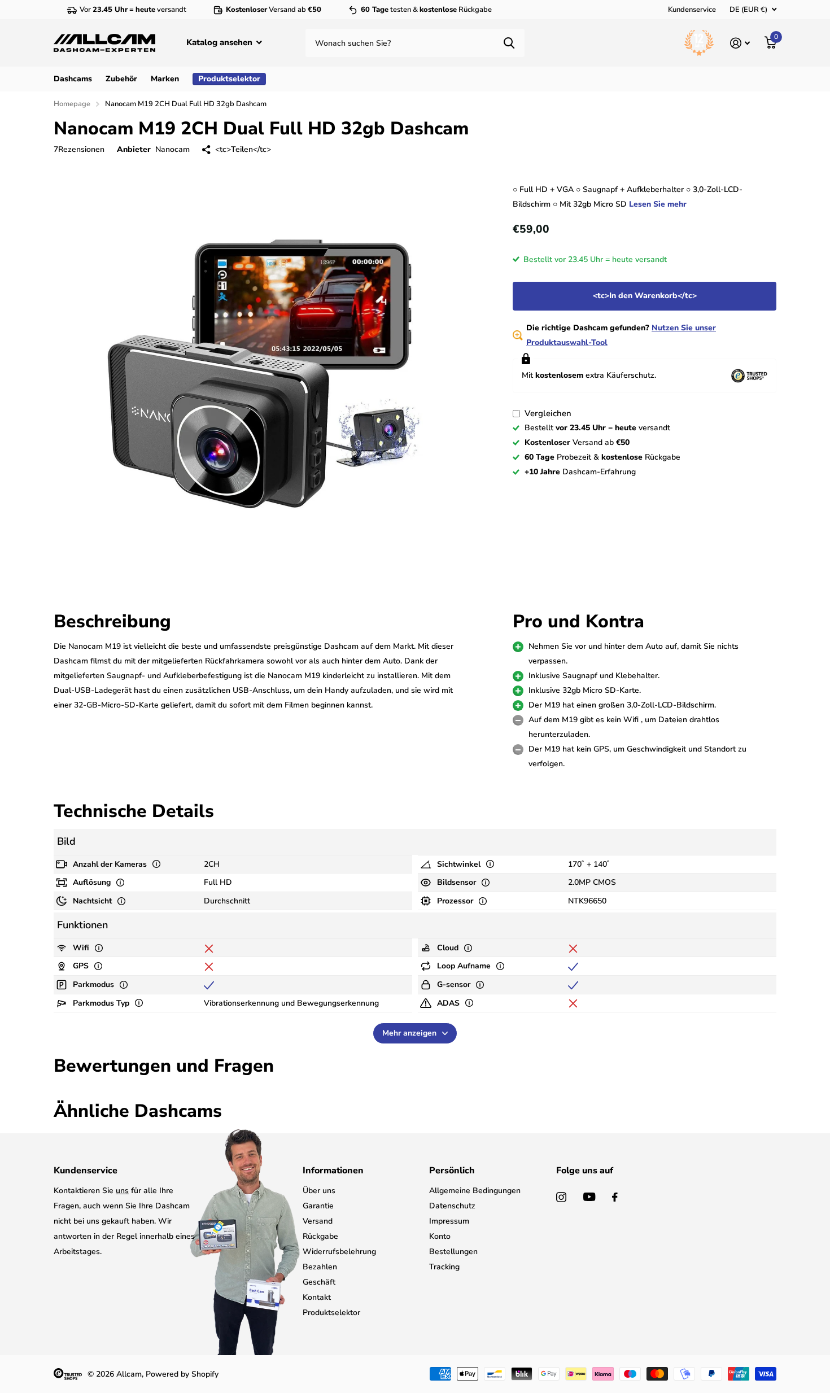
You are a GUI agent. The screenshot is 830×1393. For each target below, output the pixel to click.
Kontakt (317, 1297)
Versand (318, 1221)
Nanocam (172, 149)
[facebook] (615, 1197)
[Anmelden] (739, 43)
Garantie (318, 1205)
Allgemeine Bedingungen (475, 1190)
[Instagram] (561, 1197)
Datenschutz (452, 1205)
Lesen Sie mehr (658, 204)
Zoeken (509, 43)
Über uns (319, 1190)
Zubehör (121, 78)
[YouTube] (589, 1197)
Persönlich (452, 1170)
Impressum (449, 1221)
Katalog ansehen (220, 42)
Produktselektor (331, 1312)
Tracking (444, 1266)
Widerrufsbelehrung (339, 1251)
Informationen (333, 1170)
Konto (440, 1236)
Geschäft (319, 1282)
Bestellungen (453, 1251)
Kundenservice (692, 10)
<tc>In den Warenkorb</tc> (645, 295)
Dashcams (73, 78)
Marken (165, 78)
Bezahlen (320, 1266)
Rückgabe (320, 1236)
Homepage (72, 104)
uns (122, 1190)
